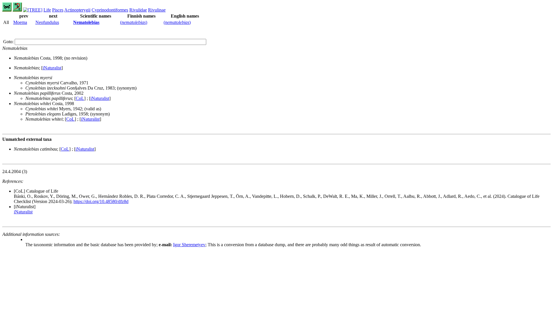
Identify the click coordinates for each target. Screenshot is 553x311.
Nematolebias (86, 22)
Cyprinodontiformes (110, 9)
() (133, 22)
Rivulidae (138, 9)
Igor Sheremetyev (189, 244)
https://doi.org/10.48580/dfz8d (100, 201)
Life (47, 9)
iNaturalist (52, 67)
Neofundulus (47, 22)
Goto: (9, 41)
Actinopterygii (77, 9)
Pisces (57, 9)
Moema (20, 22)
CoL (80, 98)
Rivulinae (157, 9)
